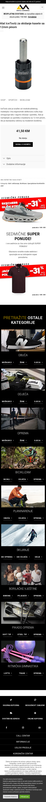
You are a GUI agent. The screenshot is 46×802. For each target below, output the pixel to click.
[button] (3, 8)
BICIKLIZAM (23, 472)
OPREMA (23, 433)
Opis (8, 158)
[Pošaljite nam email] (39, 728)
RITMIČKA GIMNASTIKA (23, 666)
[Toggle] (4, 158)
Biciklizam (25, 100)
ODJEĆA (23, 394)
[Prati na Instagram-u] (23, 728)
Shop (3, 100)
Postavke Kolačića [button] (10, 797)
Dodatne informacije (15, 164)
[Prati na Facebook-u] (6, 728)
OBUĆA (23, 355)
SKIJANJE (23, 550)
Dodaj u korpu (23, 144)
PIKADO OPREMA (23, 627)
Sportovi (12, 100)
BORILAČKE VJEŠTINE (23, 588)
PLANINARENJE (23, 511)
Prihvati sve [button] (24, 797)
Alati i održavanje (13, 183)
